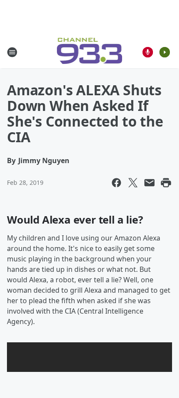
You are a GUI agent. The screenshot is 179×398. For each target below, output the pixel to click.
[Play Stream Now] (164, 52)
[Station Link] (90, 52)
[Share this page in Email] (149, 183)
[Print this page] (166, 183)
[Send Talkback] (148, 52)
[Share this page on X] (133, 183)
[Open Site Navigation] (12, 52)
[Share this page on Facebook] (116, 183)
